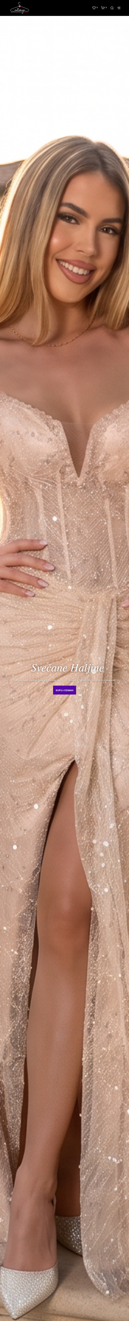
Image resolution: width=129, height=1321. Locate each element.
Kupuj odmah (64, 690)
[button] (95, 7)
